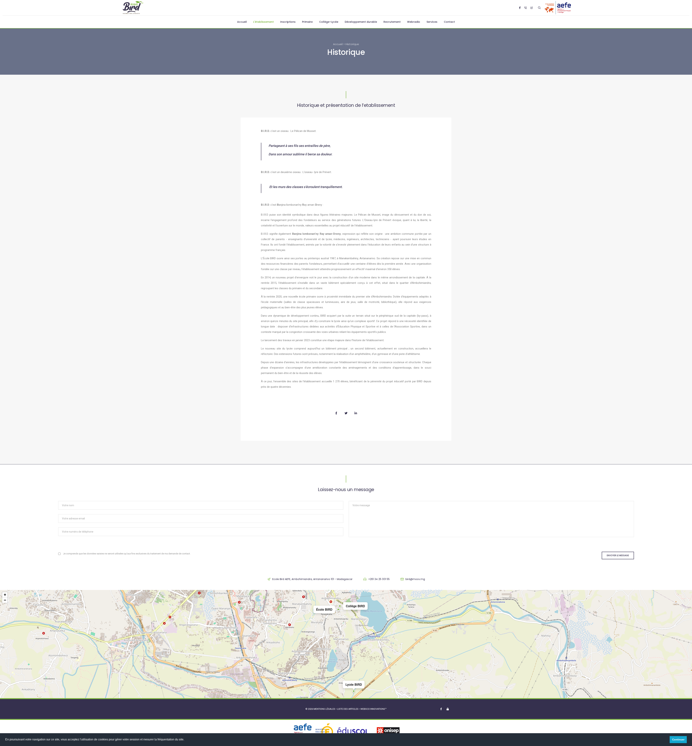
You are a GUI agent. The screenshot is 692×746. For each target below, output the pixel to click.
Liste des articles (348, 709)
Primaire (307, 22)
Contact (449, 22)
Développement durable (361, 22)
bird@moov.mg (415, 579)
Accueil (242, 22)
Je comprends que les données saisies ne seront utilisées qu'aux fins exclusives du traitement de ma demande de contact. (126, 553)
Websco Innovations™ (373, 709)
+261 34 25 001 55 (379, 579)
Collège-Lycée (328, 22)
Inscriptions (288, 22)
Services (432, 22)
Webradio (413, 22)
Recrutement (392, 22)
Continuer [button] (678, 739)
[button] (338, 609)
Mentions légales (324, 709)
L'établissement (263, 22)
